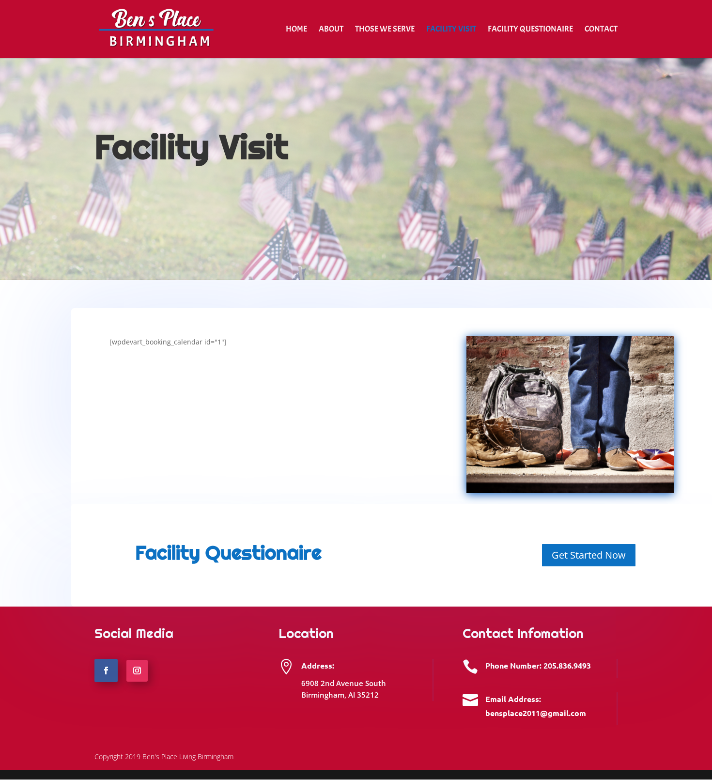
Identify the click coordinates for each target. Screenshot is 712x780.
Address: (317, 665)
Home (296, 30)
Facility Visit (451, 30)
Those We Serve (385, 30)
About (331, 30)
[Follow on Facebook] (106, 670)
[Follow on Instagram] (137, 671)
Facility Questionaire (530, 30)
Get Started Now (589, 555)
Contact (601, 30)
